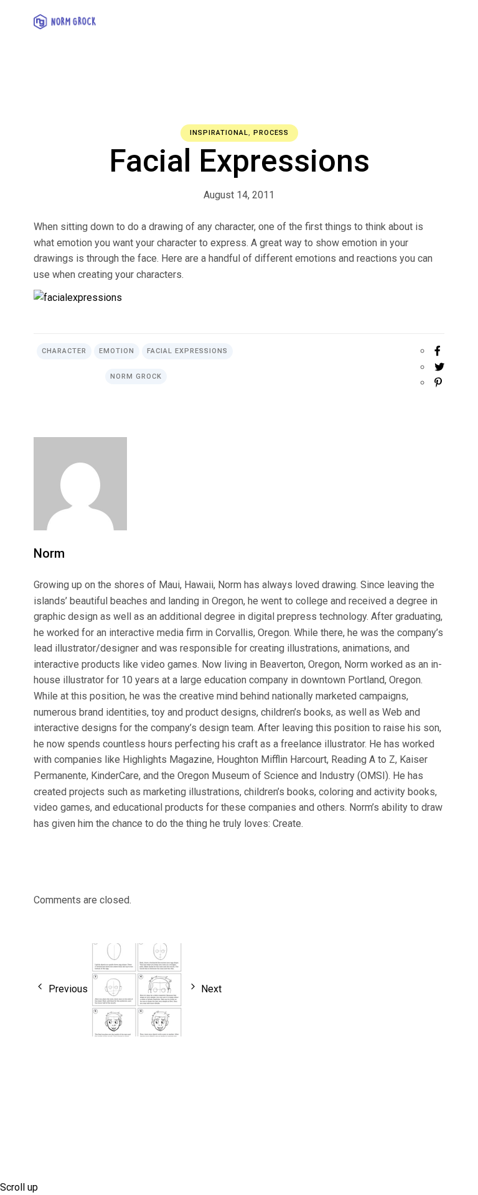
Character (64, 351)
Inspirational (219, 133)
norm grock (136, 376)
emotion (116, 351)
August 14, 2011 (239, 195)
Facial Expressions (187, 351)
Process (271, 133)
